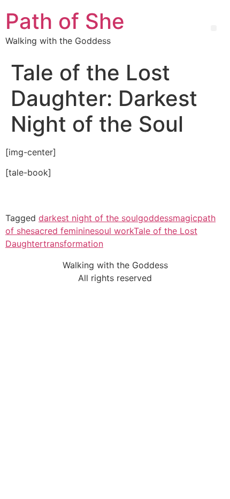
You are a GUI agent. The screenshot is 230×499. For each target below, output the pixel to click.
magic (185, 218)
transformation (73, 243)
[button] (214, 28)
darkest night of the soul (88, 218)
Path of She (65, 21)
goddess (155, 218)
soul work (114, 230)
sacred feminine (62, 230)
